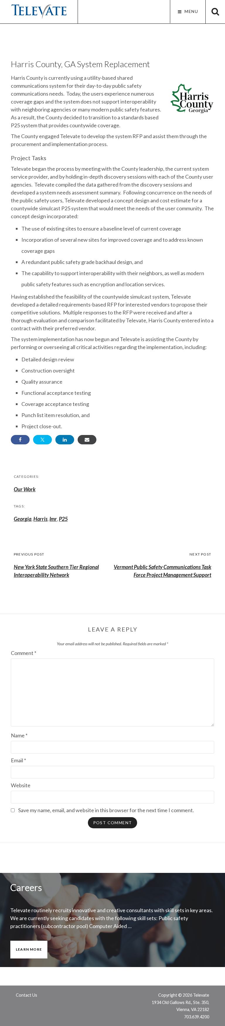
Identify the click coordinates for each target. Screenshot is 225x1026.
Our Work (24, 489)
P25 (63, 519)
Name (19, 735)
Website (20, 785)
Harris (40, 519)
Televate (38, 11)
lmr (53, 519)
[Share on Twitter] (42, 439)
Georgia (22, 519)
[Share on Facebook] (20, 439)
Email (18, 760)
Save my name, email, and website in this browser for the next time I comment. (106, 810)
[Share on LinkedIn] (64, 439)
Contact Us (26, 995)
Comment (23, 653)
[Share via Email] (87, 439)
